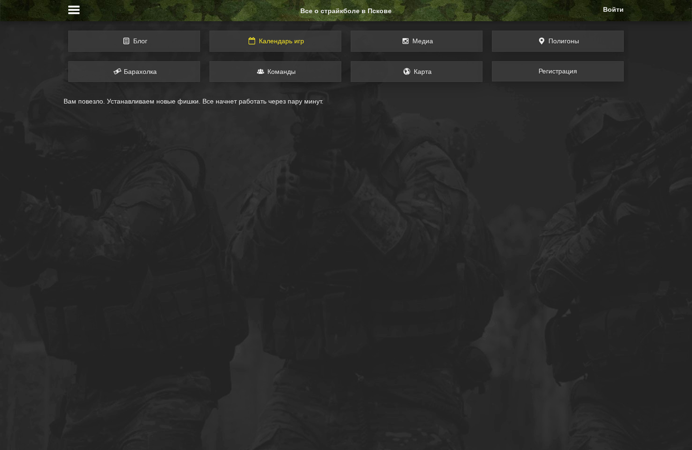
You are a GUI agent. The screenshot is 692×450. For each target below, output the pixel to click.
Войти (613, 9)
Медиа (421, 41)
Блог (139, 41)
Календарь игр (280, 41)
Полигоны (563, 41)
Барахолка (139, 71)
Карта (422, 71)
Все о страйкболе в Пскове (346, 11)
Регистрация (558, 71)
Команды (281, 71)
